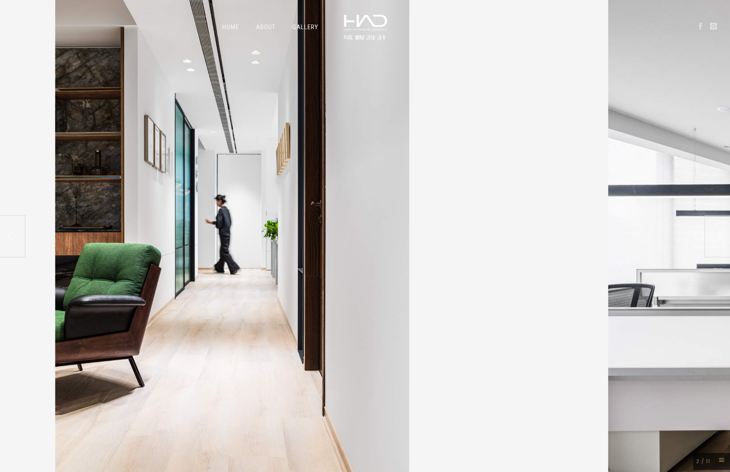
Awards (469, 27)
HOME (230, 27)
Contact (512, 27)
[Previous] (12, 236)
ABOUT (265, 27)
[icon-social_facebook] (702, 26)
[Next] (717, 236)
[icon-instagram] (713, 26)
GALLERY (305, 27)
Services (426, 27)
